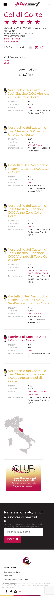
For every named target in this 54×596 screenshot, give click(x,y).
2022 (35, 226)
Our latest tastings (12, 572)
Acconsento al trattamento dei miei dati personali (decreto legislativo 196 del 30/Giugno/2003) (23, 525)
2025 (35, 394)
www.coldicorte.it (12, 41)
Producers (8, 575)
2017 (40, 145)
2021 (36, 273)
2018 (44, 270)
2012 (30, 107)
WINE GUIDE (10, 567)
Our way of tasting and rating (16, 579)
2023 (45, 273)
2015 (30, 270)
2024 (30, 394)
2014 (30, 145)
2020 (30, 273)
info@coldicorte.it (12, 39)
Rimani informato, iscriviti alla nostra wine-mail (24, 514)
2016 (35, 145)
